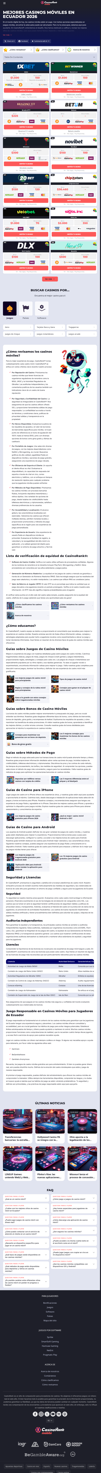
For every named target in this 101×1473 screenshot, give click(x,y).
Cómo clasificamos (50, 1380)
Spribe (50, 1337)
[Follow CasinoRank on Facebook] (35, 1414)
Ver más (48, 279)
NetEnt (50, 1350)
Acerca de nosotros (50, 1371)
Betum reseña (74, 131)
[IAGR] (22, 1444)
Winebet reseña (26, 168)
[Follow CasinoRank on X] (47, 1414)
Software (50, 1311)
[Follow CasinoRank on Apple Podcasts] (64, 1414)
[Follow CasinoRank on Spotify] (58, 1414)
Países (50, 1316)
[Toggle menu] (4, 3)
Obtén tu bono (26, 90)
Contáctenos (50, 1375)
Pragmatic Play (50, 1354)
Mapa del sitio (50, 1320)
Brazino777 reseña (26, 131)
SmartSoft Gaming (50, 1341)
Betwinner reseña (74, 94)
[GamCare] (52, 1444)
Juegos (50, 1307)
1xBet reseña (26, 94)
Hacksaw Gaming (50, 1346)
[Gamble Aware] (45, 1454)
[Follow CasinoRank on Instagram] (41, 1414)
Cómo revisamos (50, 1384)
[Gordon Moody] (74, 1444)
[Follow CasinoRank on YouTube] (52, 1414)
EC (49, 1420)
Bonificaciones (50, 1303)
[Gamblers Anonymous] (35, 1444)
